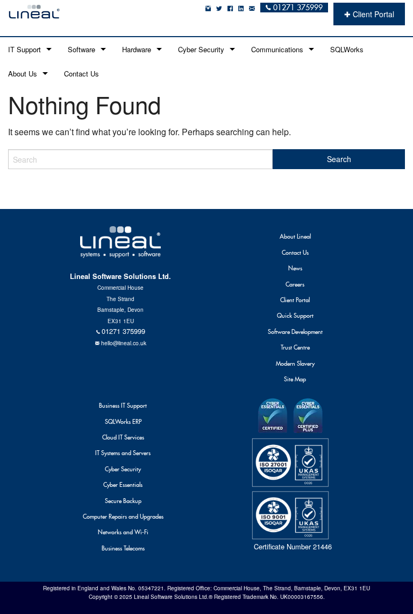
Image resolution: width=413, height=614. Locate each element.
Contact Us (81, 73)
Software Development (295, 332)
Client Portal (295, 300)
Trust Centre (295, 347)
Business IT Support (123, 405)
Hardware (136, 49)
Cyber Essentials (123, 485)
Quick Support (295, 315)
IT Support (24, 49)
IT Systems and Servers (123, 453)
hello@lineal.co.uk (123, 343)
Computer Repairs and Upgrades (123, 516)
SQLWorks (347, 49)
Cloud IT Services (123, 437)
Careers (295, 284)
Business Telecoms (123, 548)
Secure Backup (123, 501)
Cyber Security (201, 49)
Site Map (295, 379)
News (295, 268)
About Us (22, 73)
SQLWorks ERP (123, 421)
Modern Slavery (295, 363)
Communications (277, 49)
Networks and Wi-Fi (123, 532)
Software (81, 49)
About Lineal (295, 236)
